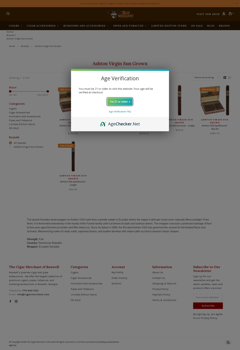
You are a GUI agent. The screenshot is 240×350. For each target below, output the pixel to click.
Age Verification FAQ (120, 111)
